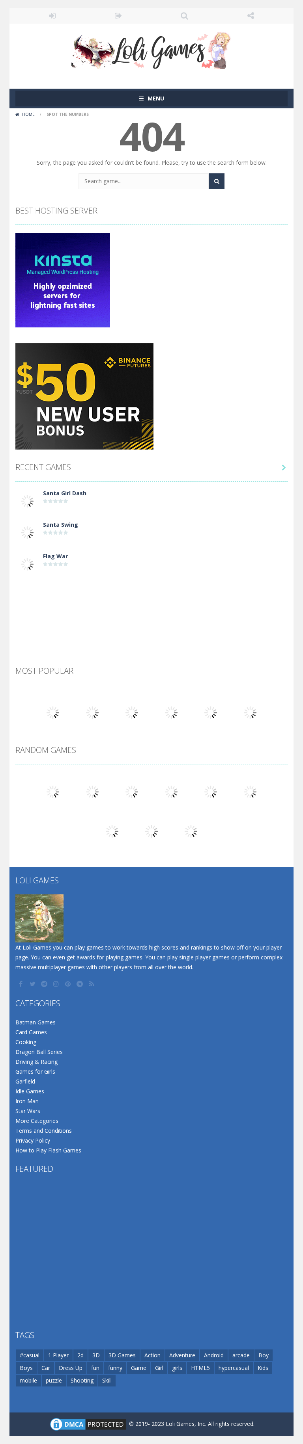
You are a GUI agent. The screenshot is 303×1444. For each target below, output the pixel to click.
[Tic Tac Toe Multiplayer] (171, 712)
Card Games (31, 1032)
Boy (263, 1355)
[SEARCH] (216, 181)
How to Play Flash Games (48, 1150)
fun (95, 1368)
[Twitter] (33, 984)
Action (152, 1355)
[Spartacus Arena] (132, 712)
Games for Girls (35, 1071)
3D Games (122, 1355)
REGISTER (119, 16)
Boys (26, 1368)
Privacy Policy (32, 1140)
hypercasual (234, 1368)
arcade (241, 1355)
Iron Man (27, 1101)
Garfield (25, 1081)
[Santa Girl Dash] (27, 500)
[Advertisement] (151, 601)
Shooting (82, 1380)
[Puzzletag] (53, 791)
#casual (29, 1355)
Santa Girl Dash (64, 493)
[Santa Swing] (27, 532)
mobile (28, 1380)
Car (45, 1368)
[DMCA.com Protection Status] (88, 1423)
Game (138, 1368)
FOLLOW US (251, 16)
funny (115, 1368)
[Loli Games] (151, 48)
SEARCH (184, 16)
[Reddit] (45, 984)
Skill (107, 1380)
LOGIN (52, 16)
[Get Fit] (92, 791)
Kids (263, 1368)
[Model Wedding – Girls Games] (191, 830)
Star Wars (27, 1111)
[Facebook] (21, 984)
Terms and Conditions (43, 1130)
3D (96, 1355)
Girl (159, 1368)
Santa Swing (60, 524)
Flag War (55, 556)
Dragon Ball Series (39, 1052)
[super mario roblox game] (210, 712)
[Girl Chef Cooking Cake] (92, 712)
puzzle (54, 1380)
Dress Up (70, 1368)
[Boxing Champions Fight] (151, 830)
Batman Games (35, 1022)
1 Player (58, 1355)
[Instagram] (57, 984)
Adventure (182, 1355)
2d (80, 1355)
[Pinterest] (69, 984)
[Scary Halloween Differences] (250, 791)
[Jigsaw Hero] (250, 712)
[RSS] (92, 984)
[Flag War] (27, 563)
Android (214, 1355)
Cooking (25, 1042)
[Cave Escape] (210, 791)
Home (28, 114)
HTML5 (200, 1368)
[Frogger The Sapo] (53, 712)
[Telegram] (80, 984)
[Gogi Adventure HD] (112, 830)
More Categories (36, 1120)
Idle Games (29, 1091)
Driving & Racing (36, 1061)
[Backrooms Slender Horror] (132, 791)
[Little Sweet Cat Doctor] (171, 791)
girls (177, 1368)
